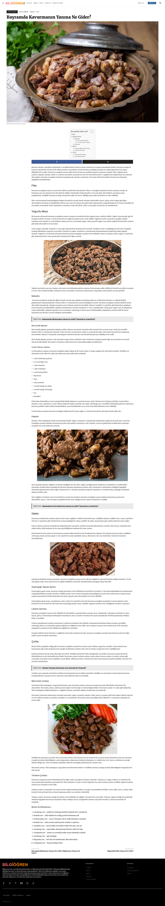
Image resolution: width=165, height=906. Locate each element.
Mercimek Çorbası (80, 154)
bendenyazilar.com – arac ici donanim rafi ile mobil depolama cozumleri (60, 819)
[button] (160, 3)
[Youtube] (21, 883)
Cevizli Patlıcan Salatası (84, 142)
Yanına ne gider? (12, 11)
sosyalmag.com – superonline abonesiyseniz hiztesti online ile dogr (58, 829)
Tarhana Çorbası (80, 156)
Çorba (74, 152)
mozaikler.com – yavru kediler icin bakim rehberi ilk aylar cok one (58, 826)
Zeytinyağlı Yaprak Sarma (82, 148)
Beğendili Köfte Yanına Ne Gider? (120, 851)
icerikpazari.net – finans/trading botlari (48, 843)
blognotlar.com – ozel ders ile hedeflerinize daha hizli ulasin (55, 839)
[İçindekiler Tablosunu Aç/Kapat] (91, 131)
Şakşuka (77, 138)
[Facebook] (3, 883)
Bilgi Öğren (23, 11)
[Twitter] (9, 883)
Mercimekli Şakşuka (83, 140)
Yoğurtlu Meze (76, 136)
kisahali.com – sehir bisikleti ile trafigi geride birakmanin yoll (56, 815)
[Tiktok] (33, 883)
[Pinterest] (15, 883)
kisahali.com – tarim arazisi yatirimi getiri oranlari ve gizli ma (56, 822)
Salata (74, 146)
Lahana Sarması (80, 150)
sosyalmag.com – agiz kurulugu (45, 836)
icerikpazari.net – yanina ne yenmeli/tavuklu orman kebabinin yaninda (59, 833)
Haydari (77, 144)
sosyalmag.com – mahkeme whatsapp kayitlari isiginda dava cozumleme (60, 812)
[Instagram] (27, 883)
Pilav (73, 134)
